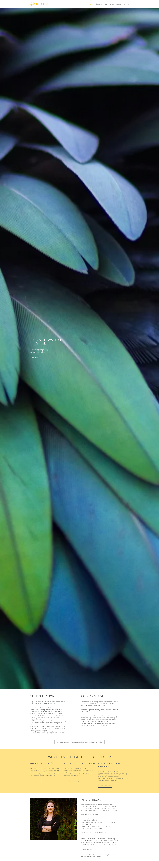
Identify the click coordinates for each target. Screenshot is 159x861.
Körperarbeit (35, 781)
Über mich (99, 4)
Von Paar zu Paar (105, 786)
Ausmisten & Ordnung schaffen (75, 781)
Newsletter (35, 357)
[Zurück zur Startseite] (40, 4)
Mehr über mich (87, 849)
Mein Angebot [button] (109, 4)
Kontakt (126, 4)
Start (91, 4)
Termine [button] (118, 4)
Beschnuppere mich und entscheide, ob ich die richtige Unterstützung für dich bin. (79, 742)
